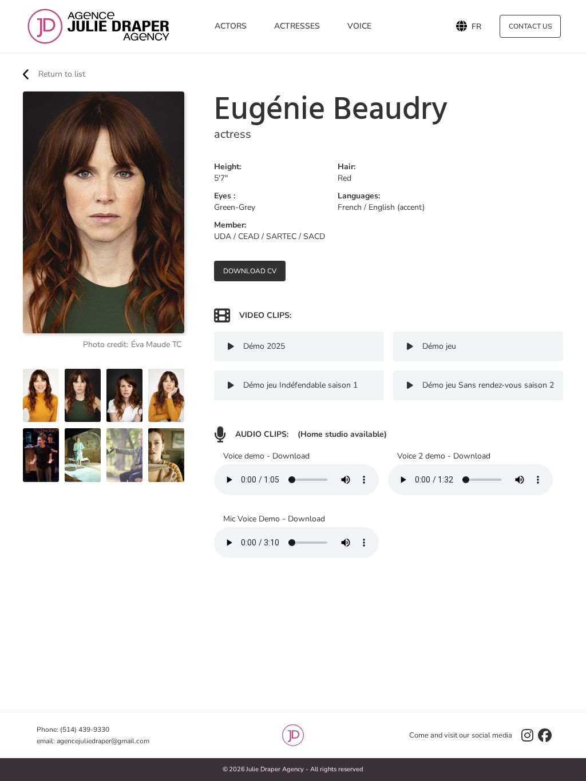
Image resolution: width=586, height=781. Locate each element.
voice (359, 26)
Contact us (530, 26)
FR (476, 26)
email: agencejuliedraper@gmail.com (93, 741)
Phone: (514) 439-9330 (73, 729)
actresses (297, 26)
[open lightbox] (41, 396)
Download (291, 456)
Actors (231, 26)
